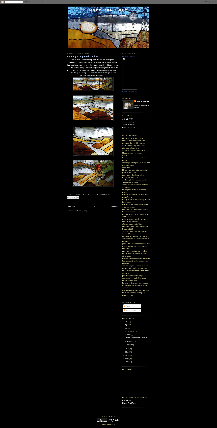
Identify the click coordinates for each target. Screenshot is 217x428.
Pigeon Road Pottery (129, 403)
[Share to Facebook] (75, 197)
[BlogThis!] (70, 197)
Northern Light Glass (128, 56)
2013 (127, 328)
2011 (127, 352)
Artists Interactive (128, 125)
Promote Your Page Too (129, 91)
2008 (127, 362)
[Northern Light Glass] (129, 89)
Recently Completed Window (82, 56)
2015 (127, 322)
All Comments (130, 310)
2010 (127, 355)
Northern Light (108, 10)
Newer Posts (71, 206)
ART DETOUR (127, 119)
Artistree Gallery (128, 122)
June (129, 335)
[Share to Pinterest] (77, 197)
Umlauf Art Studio (128, 127)
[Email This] (68, 197)
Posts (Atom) (82, 211)
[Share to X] (73, 197)
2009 (127, 359)
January (130, 345)
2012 (127, 349)
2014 (127, 325)
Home (93, 206)
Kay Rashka (126, 400)
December (131, 331)
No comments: (105, 194)
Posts (127, 306)
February (130, 341)
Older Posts (114, 206)
